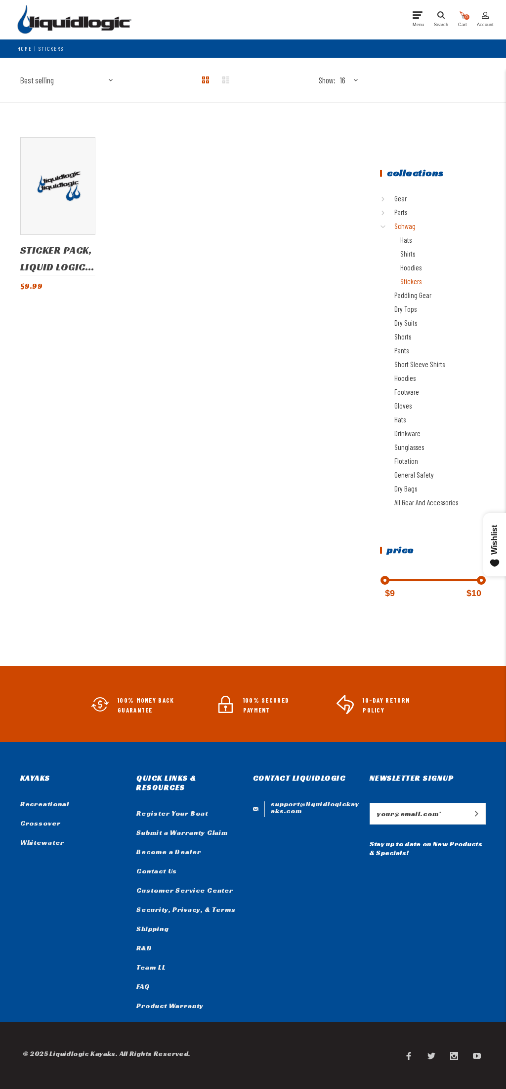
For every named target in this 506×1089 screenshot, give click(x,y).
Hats (406, 239)
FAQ (143, 986)
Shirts (407, 253)
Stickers (51, 48)
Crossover (40, 823)
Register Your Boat (172, 813)
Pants (401, 350)
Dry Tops (405, 308)
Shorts (402, 336)
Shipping (152, 928)
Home (24, 48)
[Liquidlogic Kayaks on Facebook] (409, 1055)
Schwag (405, 226)
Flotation (406, 460)
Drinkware (407, 433)
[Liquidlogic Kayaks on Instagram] (454, 1055)
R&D (144, 947)
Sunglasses (409, 447)
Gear (400, 198)
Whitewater (42, 842)
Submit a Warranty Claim (182, 832)
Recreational (44, 803)
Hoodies (411, 267)
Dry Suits (405, 322)
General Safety (414, 474)
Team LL (151, 967)
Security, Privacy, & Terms (186, 909)
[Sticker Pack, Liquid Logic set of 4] (57, 186)
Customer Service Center (184, 890)
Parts (400, 212)
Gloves (403, 405)
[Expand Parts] (384, 213)
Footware (406, 391)
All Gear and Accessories (426, 502)
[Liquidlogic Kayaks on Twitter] (431, 1055)
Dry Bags (405, 488)
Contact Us (156, 870)
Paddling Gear (412, 295)
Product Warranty (170, 1005)
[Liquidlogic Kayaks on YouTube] (477, 1055)
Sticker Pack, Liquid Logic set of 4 (56, 259)
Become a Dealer (168, 851)
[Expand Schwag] (384, 226)
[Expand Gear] (384, 199)
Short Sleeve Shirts (419, 364)
